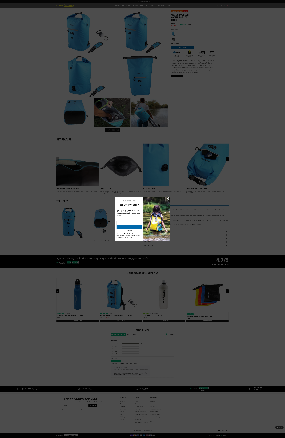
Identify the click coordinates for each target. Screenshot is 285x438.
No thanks (129, 230)
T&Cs (128, 237)
